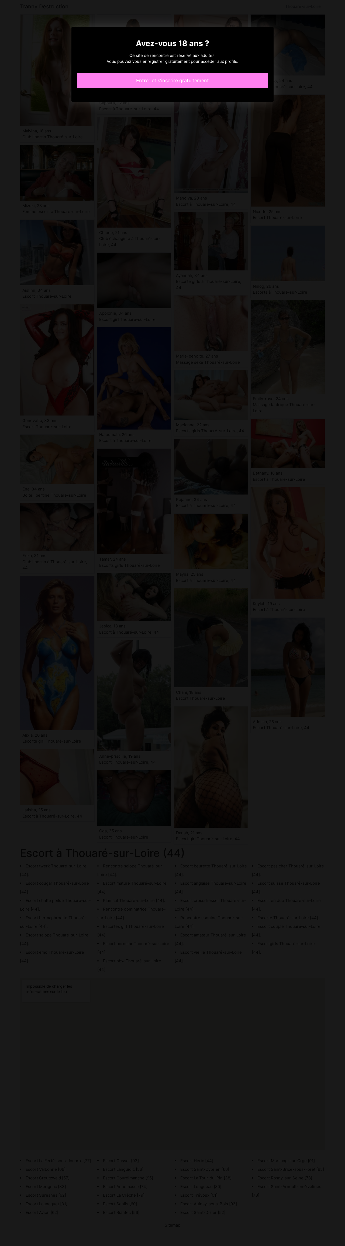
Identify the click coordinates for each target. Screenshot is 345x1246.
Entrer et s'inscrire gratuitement (172, 80)
